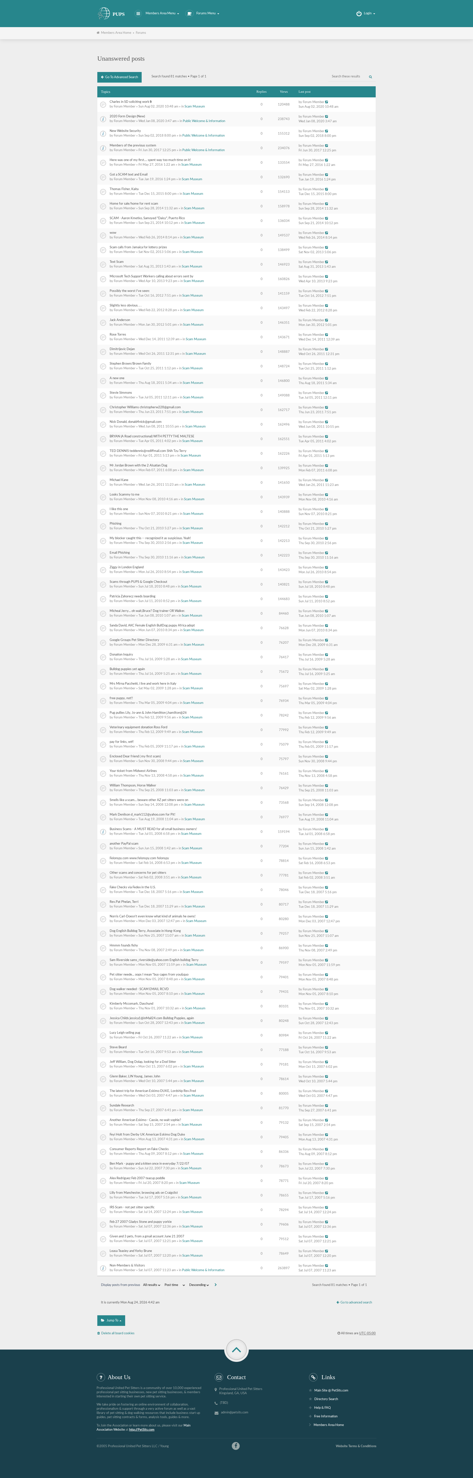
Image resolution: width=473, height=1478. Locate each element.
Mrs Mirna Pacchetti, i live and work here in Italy (143, 683)
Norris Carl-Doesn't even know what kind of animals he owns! (153, 916)
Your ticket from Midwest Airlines (133, 771)
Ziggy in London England (127, 567)
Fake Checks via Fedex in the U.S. (133, 887)
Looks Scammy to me (124, 494)
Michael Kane (119, 480)
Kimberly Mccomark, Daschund (131, 1003)
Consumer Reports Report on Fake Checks (139, 1149)
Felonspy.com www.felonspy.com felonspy (139, 858)
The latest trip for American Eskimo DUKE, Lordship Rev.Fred (153, 1091)
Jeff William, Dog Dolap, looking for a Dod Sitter (143, 1062)
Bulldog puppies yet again (127, 669)
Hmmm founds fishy (124, 945)
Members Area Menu (160, 13)
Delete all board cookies (117, 1333)
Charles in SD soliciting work (129, 102)
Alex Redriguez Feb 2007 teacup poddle (137, 1178)
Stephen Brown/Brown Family (130, 363)
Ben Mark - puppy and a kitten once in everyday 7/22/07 (149, 1163)
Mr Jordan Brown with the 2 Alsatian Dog (138, 465)
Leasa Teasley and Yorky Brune (131, 1251)
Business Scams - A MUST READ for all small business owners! (153, 829)
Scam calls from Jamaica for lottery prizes (138, 247)
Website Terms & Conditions (356, 1446)
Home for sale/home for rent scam (134, 203)
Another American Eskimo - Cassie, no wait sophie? (145, 1120)
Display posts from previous (121, 1285)
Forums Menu (206, 13)
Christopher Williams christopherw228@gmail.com (145, 407)
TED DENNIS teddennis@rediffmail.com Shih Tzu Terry (148, 451)
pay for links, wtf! (122, 742)
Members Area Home (115, 33)
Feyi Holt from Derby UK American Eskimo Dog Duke (147, 1134)
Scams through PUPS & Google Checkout (138, 582)
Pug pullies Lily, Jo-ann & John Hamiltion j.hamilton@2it (148, 712)
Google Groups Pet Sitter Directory (134, 640)
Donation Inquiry (121, 654)
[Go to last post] (326, 102)
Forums (141, 33)
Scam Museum (195, 106)
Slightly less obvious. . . (125, 305)
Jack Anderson (120, 320)
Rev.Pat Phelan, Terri (124, 902)
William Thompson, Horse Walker (133, 785)
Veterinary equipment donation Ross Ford (138, 727)
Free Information (326, 1416)
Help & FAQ (322, 1407)
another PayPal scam (124, 843)
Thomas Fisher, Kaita (124, 189)
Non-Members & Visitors (127, 1265)
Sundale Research (122, 1105)
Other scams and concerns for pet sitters (138, 872)
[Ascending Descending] (198, 1285)
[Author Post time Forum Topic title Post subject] (174, 1285)
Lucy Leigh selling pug (125, 1032)
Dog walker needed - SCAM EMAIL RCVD (139, 989)
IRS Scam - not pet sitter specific (132, 1207)
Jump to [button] (111, 1320)
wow (113, 232)
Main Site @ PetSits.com (331, 1390)
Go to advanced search (121, 77)
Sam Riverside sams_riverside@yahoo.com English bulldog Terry (154, 960)
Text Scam (117, 262)
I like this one (119, 509)
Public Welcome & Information (204, 121)
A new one (117, 378)
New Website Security (125, 131)
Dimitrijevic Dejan (122, 349)
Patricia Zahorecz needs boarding (132, 596)
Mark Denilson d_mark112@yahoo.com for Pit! (142, 814)
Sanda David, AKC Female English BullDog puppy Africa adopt (152, 625)
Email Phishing (120, 552)
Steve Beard (118, 1047)
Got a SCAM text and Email (129, 174)
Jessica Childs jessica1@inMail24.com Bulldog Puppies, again (152, 1018)
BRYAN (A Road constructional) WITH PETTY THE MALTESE (152, 436)
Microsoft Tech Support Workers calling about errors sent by (151, 276)
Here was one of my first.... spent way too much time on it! (150, 160)
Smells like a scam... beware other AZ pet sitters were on (149, 800)
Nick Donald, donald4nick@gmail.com (136, 422)
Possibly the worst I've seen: (130, 291)
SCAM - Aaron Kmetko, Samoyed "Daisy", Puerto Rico (147, 218)
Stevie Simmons (121, 392)
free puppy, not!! (121, 698)
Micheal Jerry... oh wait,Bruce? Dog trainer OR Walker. (147, 611)
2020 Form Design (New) (127, 116)
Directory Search (326, 1399)
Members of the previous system (133, 145)
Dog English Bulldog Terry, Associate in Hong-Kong (145, 931)
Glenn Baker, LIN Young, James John (135, 1076)
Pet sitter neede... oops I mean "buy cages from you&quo (149, 974)
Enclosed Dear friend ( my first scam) (135, 756)
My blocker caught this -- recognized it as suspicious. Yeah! (150, 538)
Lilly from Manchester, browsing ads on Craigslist (144, 1192)
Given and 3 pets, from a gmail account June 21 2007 (147, 1236)
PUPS (119, 14)
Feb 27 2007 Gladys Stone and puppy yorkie (141, 1222)
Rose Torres (118, 334)
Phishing (115, 523)
